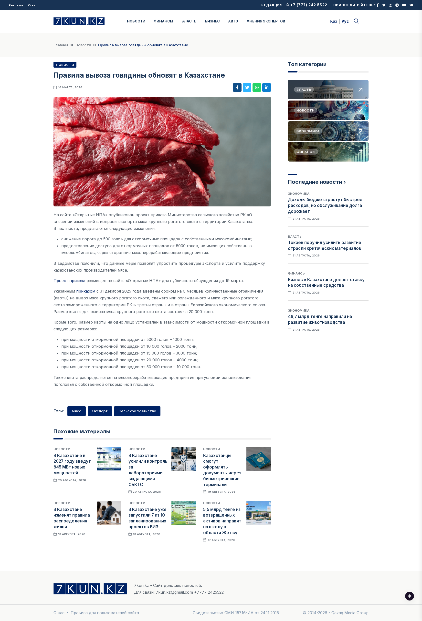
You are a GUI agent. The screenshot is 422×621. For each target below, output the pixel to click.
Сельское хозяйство (137, 411)
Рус (345, 21)
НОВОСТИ (136, 21)
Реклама (16, 5)
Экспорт (100, 411)
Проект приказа (69, 280)
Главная (60, 45)
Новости (83, 45)
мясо (76, 411)
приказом (85, 291)
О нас (32, 5)
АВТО (233, 21)
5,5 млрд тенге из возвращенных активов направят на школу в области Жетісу (222, 521)
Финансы (297, 273)
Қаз (333, 21)
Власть (295, 236)
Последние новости (315, 182)
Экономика (298, 193)
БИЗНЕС (212, 21)
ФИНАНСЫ (163, 21)
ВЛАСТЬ (189, 21)
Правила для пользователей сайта (105, 612)
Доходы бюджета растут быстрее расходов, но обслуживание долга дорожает (325, 205)
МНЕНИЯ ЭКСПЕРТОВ (265, 21)
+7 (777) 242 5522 (308, 5)
